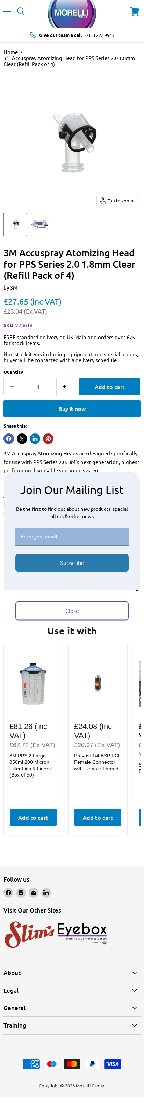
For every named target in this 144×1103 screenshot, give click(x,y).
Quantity (13, 371)
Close (72, 610)
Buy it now (72, 408)
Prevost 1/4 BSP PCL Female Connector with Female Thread (97, 762)
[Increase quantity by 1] (65, 386)
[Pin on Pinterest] (48, 438)
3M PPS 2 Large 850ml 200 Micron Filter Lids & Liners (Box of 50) (30, 765)
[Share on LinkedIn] (35, 438)
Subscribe (72, 562)
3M (13, 287)
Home (10, 52)
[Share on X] (22, 438)
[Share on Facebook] (8, 438)
